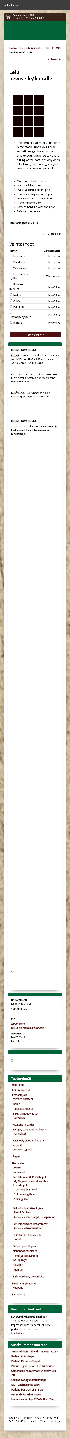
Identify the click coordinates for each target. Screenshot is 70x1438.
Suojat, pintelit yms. (24, 1246)
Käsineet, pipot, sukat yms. (29, 1140)
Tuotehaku (55, 48)
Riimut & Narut (22, 1212)
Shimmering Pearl (24, 1194)
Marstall (18, 1269)
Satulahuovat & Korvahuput (29, 1177)
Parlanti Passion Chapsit (25, 1361)
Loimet (17, 1167)
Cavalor (18, 1264)
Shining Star (21, 1199)
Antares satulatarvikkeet (28, 1228)
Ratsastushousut (23, 1108)
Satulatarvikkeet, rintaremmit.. (31, 1224)
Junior (16, 1104)
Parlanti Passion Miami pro (27, 1389)
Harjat (17, 1239)
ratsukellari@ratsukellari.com (27, 1028)
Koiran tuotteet (21, 1090)
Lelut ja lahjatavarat (30, 48)
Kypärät (17, 1145)
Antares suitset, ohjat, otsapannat (34, 1217)
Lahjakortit (18, 1294)
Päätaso (13, 48)
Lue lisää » (17, 1333)
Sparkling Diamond (25, 1189)
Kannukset (19, 1133)
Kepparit (18, 1287)
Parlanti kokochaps (22, 1356)
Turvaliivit (19, 1117)
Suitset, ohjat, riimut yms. (28, 1208)
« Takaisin (54, 59)
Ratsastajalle (19, 1095)
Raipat (16, 1156)
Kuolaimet (19, 1172)
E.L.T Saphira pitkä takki (25, 1384)
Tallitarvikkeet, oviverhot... (28, 1276)
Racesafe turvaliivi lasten (26, 1394)
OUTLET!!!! (18, 1085)
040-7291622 (18, 1024)
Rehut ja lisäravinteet (25, 1256)
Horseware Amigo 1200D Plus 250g (32, 1399)
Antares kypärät (22, 1149)
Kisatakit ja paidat (23, 1124)
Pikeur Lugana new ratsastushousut (33, 1366)
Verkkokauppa (12, 5)
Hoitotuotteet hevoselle (27, 1235)
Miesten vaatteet (23, 1099)
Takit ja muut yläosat (25, 1113)
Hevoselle (18, 1163)
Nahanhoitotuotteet (25, 1251)
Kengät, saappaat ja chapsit (29, 1129)
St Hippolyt (20, 1260)
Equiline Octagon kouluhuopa (28, 1380)
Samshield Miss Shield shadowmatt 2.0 (34, 1351)
